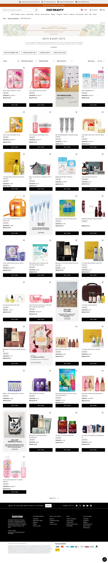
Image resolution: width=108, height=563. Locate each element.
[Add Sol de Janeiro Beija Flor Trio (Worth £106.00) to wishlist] (24, 457)
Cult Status (85, 518)
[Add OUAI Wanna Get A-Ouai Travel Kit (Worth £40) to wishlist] (102, 112)
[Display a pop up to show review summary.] (15, 96)
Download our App (54, 520)
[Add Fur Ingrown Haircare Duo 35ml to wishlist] (24, 282)
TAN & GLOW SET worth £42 (37, 393)
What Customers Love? (11, 52)
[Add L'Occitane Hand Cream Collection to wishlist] (102, 326)
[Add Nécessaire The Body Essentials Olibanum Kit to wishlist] (24, 326)
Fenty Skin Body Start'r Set (63, 349)
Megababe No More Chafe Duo (64, 176)
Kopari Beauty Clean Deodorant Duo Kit (66, 218)
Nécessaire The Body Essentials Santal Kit (67, 263)
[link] (93, 9)
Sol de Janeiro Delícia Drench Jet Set (13, 263)
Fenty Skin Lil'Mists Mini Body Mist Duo (92, 393)
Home (4, 18)
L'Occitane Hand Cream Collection (91, 349)
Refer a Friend (86, 525)
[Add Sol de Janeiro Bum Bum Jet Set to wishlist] (24, 112)
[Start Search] (36, 9)
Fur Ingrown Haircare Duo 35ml (11, 305)
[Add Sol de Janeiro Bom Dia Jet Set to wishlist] (50, 68)
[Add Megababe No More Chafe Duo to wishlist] (76, 154)
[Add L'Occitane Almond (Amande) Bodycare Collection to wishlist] (24, 154)
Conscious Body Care (29, 52)
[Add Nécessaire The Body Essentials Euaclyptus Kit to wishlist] (50, 412)
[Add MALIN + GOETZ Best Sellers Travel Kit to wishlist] (24, 371)
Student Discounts (87, 524)
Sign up (48, 505)
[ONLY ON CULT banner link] (41, 214)
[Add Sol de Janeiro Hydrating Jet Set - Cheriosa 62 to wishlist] (24, 196)
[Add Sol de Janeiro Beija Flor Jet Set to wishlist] (24, 68)
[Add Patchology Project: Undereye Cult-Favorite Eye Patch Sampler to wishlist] (50, 240)
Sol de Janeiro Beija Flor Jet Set (11, 90)
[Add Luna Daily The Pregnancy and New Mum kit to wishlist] (102, 412)
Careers (52, 522)
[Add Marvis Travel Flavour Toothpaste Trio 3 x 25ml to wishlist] (50, 154)
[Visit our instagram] (84, 505)
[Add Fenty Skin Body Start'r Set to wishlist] (76, 326)
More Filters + (91, 61)
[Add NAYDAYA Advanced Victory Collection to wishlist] (102, 196)
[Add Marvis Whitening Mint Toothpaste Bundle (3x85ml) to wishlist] (76, 112)
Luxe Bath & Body (45, 52)
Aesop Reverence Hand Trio (89, 176)
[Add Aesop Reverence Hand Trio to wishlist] (102, 154)
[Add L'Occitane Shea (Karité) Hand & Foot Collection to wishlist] (102, 240)
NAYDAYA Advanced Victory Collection (92, 218)
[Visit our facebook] (76, 505)
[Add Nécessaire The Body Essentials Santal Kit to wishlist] (76, 240)
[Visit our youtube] (87, 505)
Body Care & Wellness (13, 18)
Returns (35, 524)
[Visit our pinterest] (91, 505)
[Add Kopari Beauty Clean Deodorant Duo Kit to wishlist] (76, 196)
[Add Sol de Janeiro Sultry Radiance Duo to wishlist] (50, 112)
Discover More (54, 34)
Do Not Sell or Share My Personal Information (16, 533)
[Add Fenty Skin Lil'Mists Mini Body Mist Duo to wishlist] (102, 371)
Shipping (35, 522)
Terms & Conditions (71, 518)
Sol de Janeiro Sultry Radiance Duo (38, 134)
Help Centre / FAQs (37, 520)
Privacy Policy (70, 520)
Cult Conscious (53, 524)
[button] (67, 86)
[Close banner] (103, 25)
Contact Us (35, 518)
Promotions (86, 520)
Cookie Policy (70, 522)
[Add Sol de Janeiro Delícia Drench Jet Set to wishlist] (24, 240)
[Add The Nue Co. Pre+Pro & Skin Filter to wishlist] (76, 412)
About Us (52, 518)
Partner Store (86, 527)
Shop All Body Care (59, 52)
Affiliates (85, 522)
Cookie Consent (12, 530)
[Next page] (58, 498)
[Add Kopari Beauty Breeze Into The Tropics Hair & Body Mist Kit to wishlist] (76, 371)
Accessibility (70, 525)
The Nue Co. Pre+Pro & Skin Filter (65, 435)
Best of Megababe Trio (88, 90)
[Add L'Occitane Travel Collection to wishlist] (102, 282)
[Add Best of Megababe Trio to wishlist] (102, 68)
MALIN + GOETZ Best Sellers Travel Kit (13, 393)
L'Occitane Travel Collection (89, 305)
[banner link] (41, 345)
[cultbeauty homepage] (55, 9)
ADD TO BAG (14, 105)
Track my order (37, 525)
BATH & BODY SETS (54, 38)
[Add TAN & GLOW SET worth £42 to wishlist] (50, 371)
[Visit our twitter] (80, 505)
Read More (54, 47)
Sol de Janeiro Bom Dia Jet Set (37, 90)
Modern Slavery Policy (72, 524)
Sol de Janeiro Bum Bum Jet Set (11, 134)
